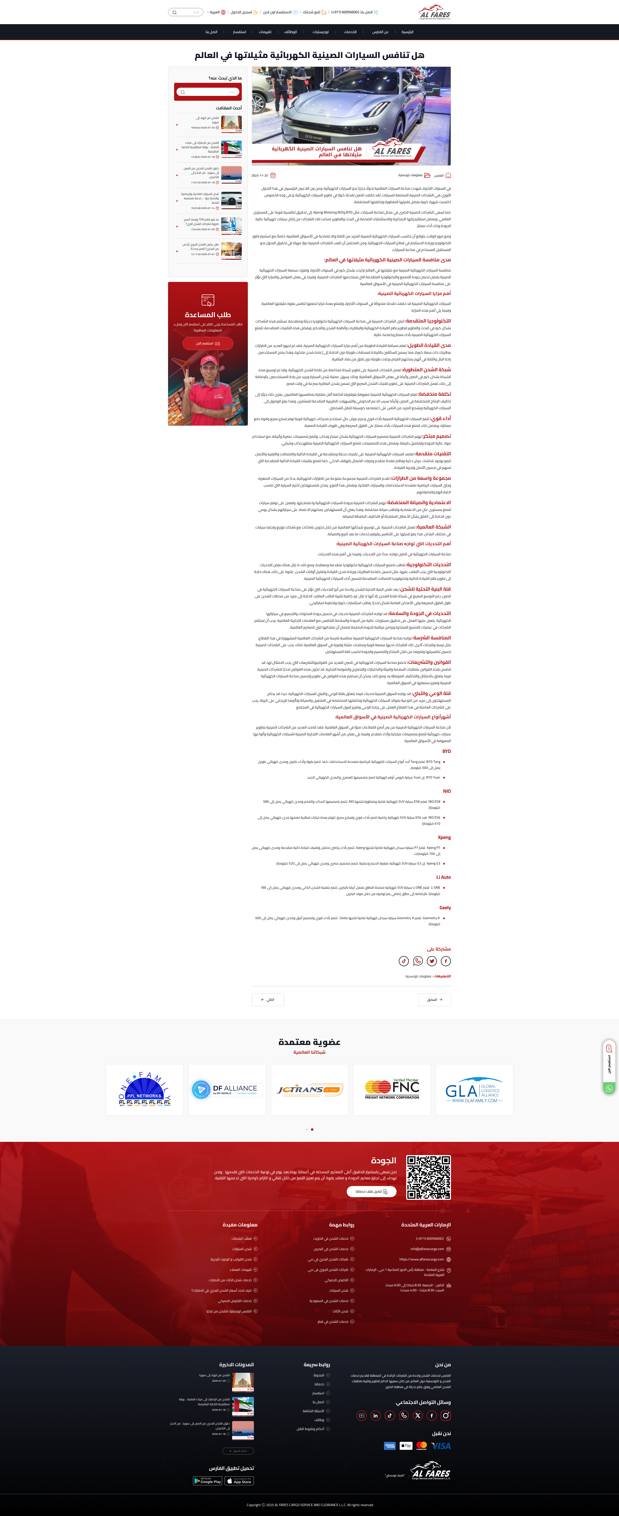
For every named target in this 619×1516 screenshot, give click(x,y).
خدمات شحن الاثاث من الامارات (230, 1280)
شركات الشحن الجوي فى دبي (328, 1269)
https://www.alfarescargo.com (421, 1259)
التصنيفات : (442, 976)
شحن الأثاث (340, 1311)
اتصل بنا (211, 31)
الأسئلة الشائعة (313, 1411)
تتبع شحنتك (311, 12)
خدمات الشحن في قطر (333, 1321)
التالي (270, 999)
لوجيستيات (321, 31)
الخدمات (350, 31)
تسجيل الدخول (241, 12)
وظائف (319, 1420)
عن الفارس (380, 31)
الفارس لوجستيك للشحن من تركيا (229, 1311)
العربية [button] (215, 12)
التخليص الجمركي (336, 1280)
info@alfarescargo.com (427, 1248)
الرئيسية (407, 31)
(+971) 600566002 (430, 1238)
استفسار (239, 31)
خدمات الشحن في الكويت (330, 1238)
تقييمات (265, 31)
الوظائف (290, 31)
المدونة (319, 1375)
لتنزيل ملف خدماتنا (369, 1191)
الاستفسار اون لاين (277, 12)
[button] (312, 1129)
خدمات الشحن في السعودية (329, 1300)
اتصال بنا (318, 1402)
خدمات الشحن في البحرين (331, 1248)
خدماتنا (319, 1384)
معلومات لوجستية (410, 175)
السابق (432, 999)
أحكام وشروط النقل (310, 1428)
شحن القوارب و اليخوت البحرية (231, 1259)
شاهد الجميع (240, 1451)
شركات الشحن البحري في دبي (328, 1259)
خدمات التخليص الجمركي (235, 1300)
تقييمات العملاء (241, 1269)
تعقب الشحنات (242, 1238)
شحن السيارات (338, 1290)
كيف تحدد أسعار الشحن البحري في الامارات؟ (222, 1290)
